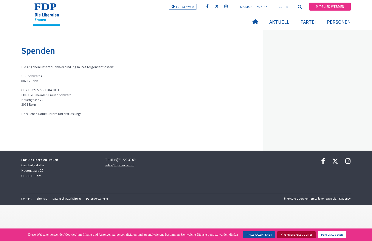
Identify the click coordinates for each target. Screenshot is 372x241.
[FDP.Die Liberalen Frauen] (48, 8)
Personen (339, 22)
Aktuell (279, 22)
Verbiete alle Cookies (297, 234)
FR (286, 7)
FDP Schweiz (185, 7)
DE (280, 7)
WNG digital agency (338, 198)
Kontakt (263, 7)
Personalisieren (332, 234)
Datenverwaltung (97, 198)
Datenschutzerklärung (67, 198)
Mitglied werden (330, 7)
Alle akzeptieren (260, 234)
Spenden (246, 7)
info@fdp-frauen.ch (119, 165)
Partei (308, 22)
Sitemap (42, 198)
